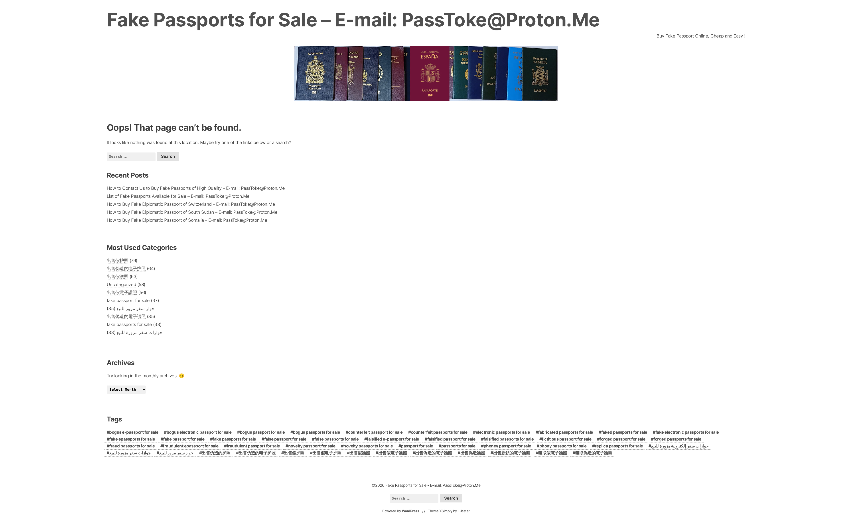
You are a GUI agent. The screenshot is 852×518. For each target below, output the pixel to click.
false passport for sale (285, 439)
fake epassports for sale (132, 439)
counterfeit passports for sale (439, 432)
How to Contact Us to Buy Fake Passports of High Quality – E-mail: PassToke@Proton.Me (196, 188)
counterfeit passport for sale (375, 432)
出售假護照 (117, 276)
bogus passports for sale (316, 432)
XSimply (445, 511)
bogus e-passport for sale (133, 432)
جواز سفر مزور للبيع (135, 308)
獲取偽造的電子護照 (593, 452)
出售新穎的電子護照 (511, 452)
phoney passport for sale (507, 446)
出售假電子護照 (122, 292)
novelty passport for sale (311, 446)
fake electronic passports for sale (687, 432)
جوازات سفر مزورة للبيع (139, 332)
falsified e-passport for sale (393, 439)
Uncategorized (121, 284)
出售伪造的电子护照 (126, 268)
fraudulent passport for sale (253, 446)
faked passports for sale (624, 432)
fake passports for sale (129, 324)
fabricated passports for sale (565, 432)
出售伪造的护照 (216, 452)
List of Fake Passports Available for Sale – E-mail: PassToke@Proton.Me (178, 196)
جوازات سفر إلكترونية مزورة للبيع (680, 446)
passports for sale (458, 446)
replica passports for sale (619, 446)
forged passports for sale (677, 439)
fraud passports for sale (132, 446)
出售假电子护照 (327, 452)
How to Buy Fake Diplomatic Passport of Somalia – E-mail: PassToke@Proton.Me (187, 220)
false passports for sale (336, 439)
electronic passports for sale (503, 432)
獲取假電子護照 (552, 452)
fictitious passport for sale (566, 439)
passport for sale (417, 446)
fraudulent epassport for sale (191, 446)
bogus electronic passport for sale (199, 432)
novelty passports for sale (368, 446)
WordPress (410, 511)
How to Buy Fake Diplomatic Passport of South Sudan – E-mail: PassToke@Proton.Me (192, 212)
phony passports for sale (563, 446)
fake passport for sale (128, 300)
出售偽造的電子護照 (126, 316)
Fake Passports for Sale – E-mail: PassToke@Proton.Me (353, 19)
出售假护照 (117, 260)
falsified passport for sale (451, 439)
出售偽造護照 (472, 452)
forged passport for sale (622, 439)
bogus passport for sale (262, 432)
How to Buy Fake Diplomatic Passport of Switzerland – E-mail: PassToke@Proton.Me (191, 204)
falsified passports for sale (508, 439)
